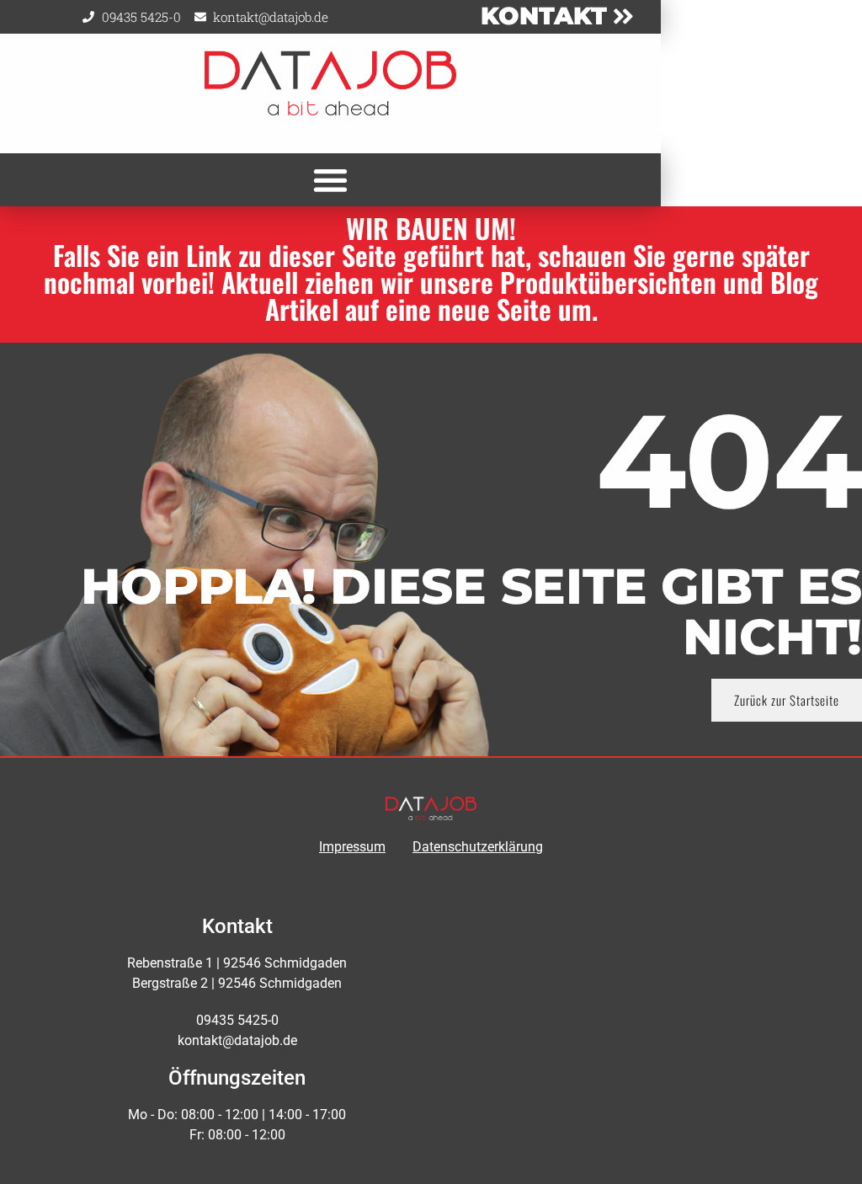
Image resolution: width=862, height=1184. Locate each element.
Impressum (352, 847)
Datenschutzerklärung (477, 847)
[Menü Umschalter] (330, 180)
